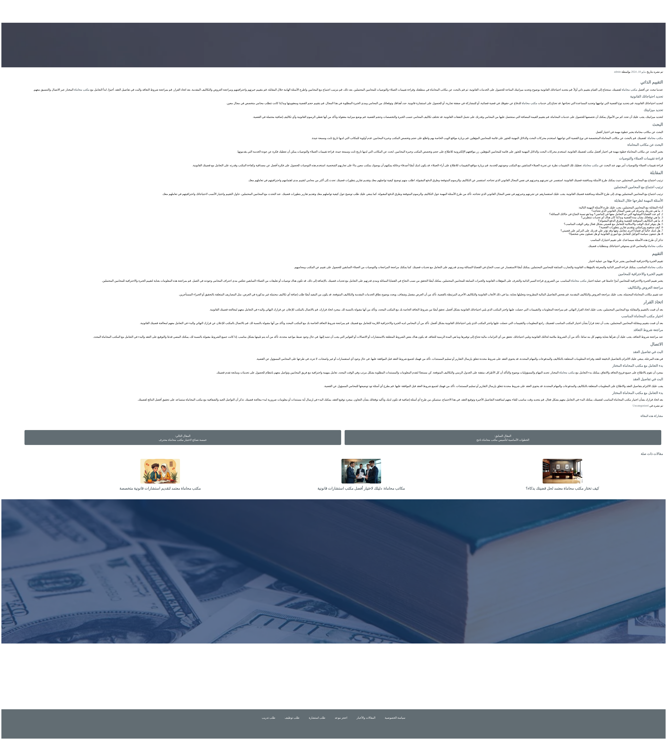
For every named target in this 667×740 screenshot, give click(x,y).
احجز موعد (341, 717)
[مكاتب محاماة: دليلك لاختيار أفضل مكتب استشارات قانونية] (361, 482)
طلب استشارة (317, 717)
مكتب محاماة (629, 89)
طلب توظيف (292, 717)
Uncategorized (641, 405)
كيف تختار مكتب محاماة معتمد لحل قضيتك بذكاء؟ (562, 488)
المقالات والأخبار (366, 717)
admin (617, 71)
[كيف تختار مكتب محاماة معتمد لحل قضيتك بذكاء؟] (562, 482)
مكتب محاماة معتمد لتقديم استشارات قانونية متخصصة (160, 488)
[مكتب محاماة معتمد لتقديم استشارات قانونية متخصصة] (160, 482)
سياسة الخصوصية (395, 717)
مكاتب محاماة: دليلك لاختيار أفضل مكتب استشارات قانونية (361, 488)
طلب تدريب (268, 717)
